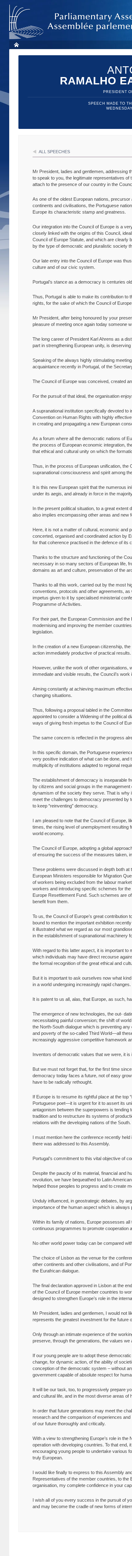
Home (16, 44)
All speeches (54, 151)
